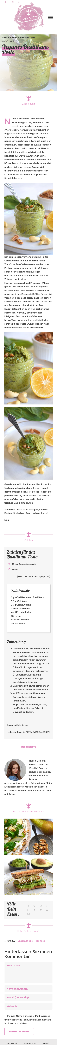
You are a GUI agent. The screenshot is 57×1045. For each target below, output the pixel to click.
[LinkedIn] (47, 906)
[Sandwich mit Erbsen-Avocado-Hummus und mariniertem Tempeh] (28, 877)
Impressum (12, 1043)
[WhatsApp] (28, 910)
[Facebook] (28, 906)
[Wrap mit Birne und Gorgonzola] (28, 837)
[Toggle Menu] (50, 17)
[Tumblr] (34, 910)
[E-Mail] (28, 914)
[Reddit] (40, 906)
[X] (34, 906)
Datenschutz (30, 1043)
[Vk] (47, 910)
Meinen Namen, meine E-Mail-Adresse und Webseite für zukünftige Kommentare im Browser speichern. (27, 1019)
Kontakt (46, 1043)
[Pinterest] (40, 910)
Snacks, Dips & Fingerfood (18, 37)
